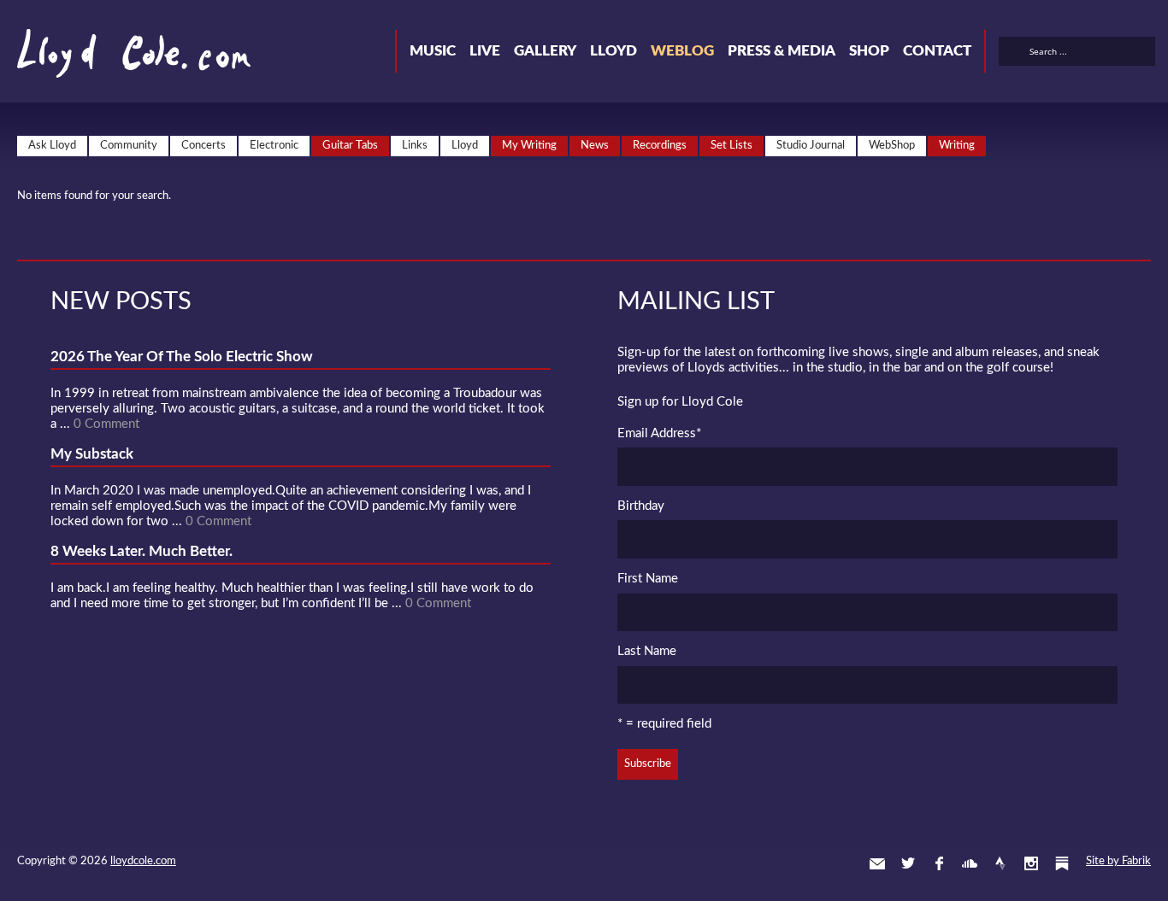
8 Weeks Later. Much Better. (141, 551)
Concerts (203, 145)
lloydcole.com (143, 861)
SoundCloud (969, 863)
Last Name (646, 651)
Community (128, 145)
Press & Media (781, 51)
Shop (869, 51)
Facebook (938, 863)
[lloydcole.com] (116, 59)
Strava (1000, 863)
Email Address (659, 433)
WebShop (892, 145)
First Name (647, 578)
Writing (957, 145)
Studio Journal (810, 145)
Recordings (660, 145)
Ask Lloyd (52, 145)
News (595, 145)
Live (484, 51)
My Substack (91, 454)
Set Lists (731, 145)
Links (415, 145)
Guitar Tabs (350, 145)
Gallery (545, 51)
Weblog (682, 51)
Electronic (274, 145)
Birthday (640, 506)
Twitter (908, 863)
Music (433, 51)
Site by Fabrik (1118, 861)
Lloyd (613, 51)
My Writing (529, 145)
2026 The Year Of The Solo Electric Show (181, 356)
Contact (937, 51)
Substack (1062, 863)
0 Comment (106, 424)
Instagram (1031, 863)
